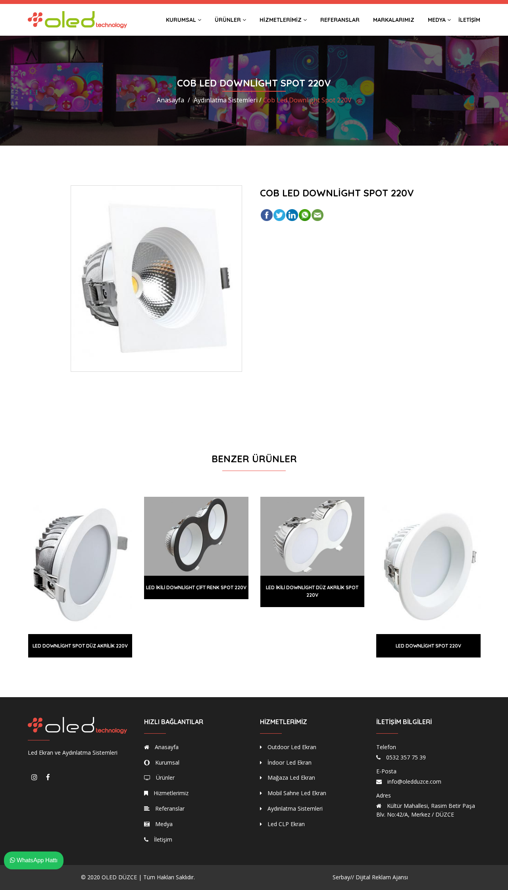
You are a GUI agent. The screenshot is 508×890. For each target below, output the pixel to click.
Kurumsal (182, 19)
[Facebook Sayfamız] (48, 777)
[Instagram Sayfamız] (34, 777)
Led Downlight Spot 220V (428, 646)
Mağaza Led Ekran (290, 777)
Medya (437, 19)
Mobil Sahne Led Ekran (296, 793)
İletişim (469, 19)
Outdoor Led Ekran (291, 747)
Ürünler (228, 19)
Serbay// (343, 877)
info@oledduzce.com (414, 781)
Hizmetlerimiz (281, 19)
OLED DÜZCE (119, 877)
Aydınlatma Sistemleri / (228, 100)
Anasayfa (170, 100)
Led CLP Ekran (285, 824)
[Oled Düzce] (77, 19)
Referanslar (340, 19)
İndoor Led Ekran (289, 762)
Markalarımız (393, 19)
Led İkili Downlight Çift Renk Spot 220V (196, 587)
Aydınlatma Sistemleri (294, 808)
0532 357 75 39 (406, 757)
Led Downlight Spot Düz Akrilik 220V (80, 646)
